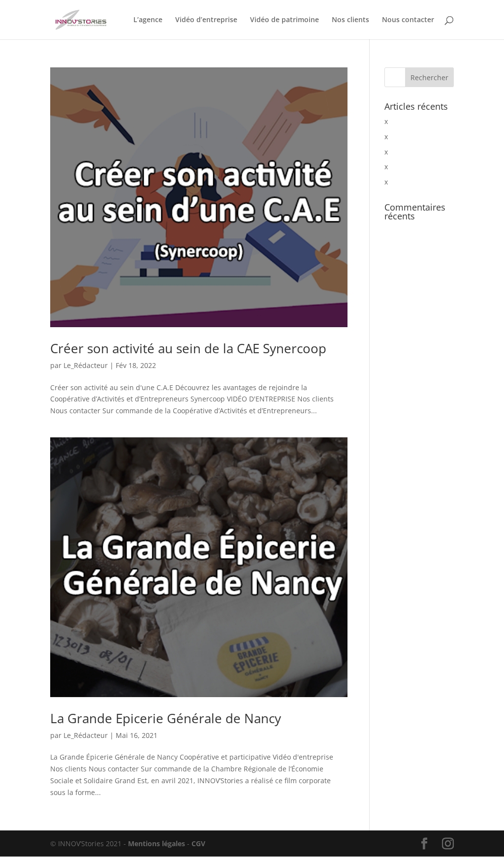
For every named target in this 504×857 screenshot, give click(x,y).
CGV (198, 843)
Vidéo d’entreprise (206, 20)
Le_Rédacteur (85, 365)
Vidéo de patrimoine (284, 20)
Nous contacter (408, 20)
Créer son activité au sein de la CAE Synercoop (188, 348)
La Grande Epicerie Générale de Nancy (165, 718)
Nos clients (350, 20)
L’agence (147, 20)
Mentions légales (155, 843)
